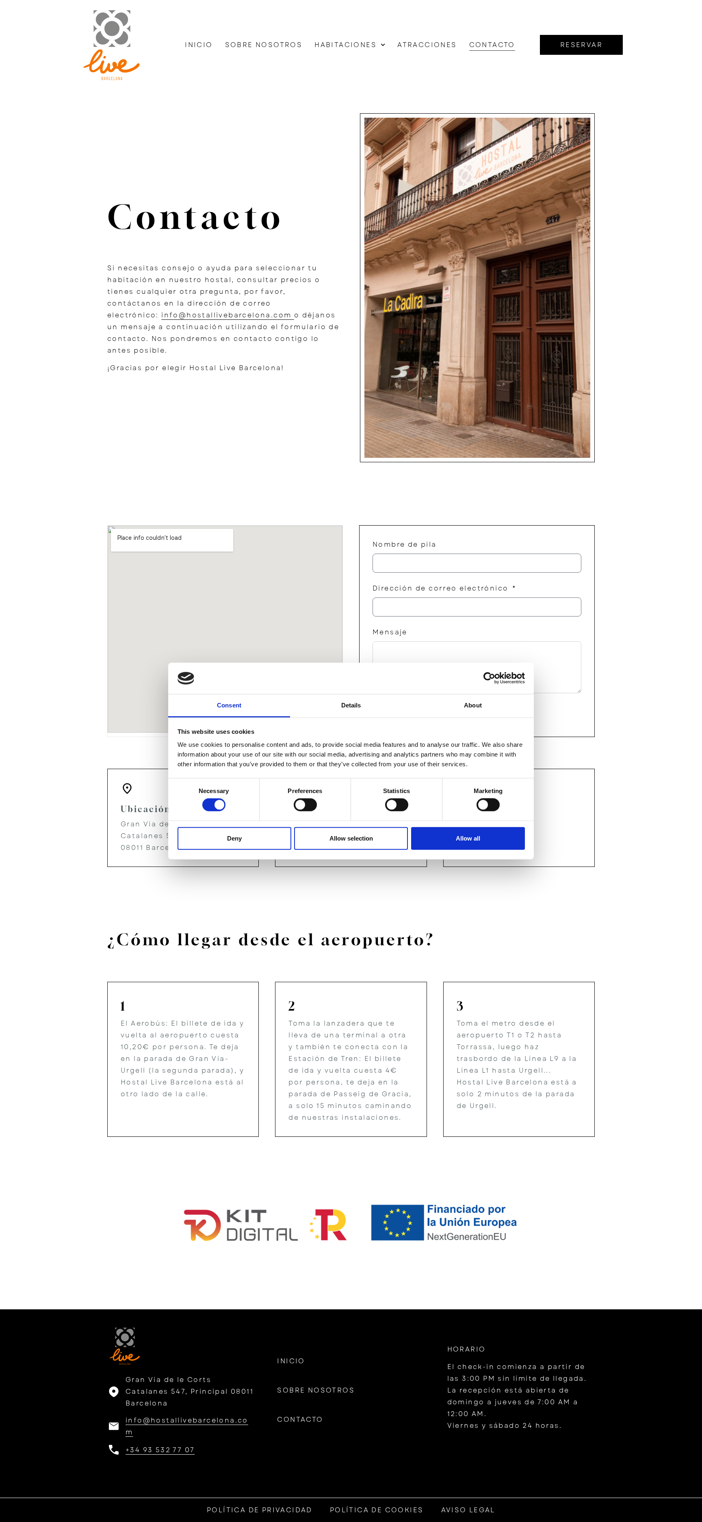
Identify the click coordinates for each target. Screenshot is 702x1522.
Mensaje (390, 632)
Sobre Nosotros (264, 45)
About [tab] (473, 705)
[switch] (305, 804)
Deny (234, 837)
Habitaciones (345, 45)
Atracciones (427, 45)
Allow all (468, 837)
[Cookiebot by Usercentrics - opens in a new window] (489, 678)
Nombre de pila (405, 544)
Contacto (492, 45)
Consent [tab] (229, 705)
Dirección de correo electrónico (442, 588)
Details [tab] (351, 705)
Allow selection (351, 837)
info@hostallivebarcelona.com (227, 315)
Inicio (198, 45)
